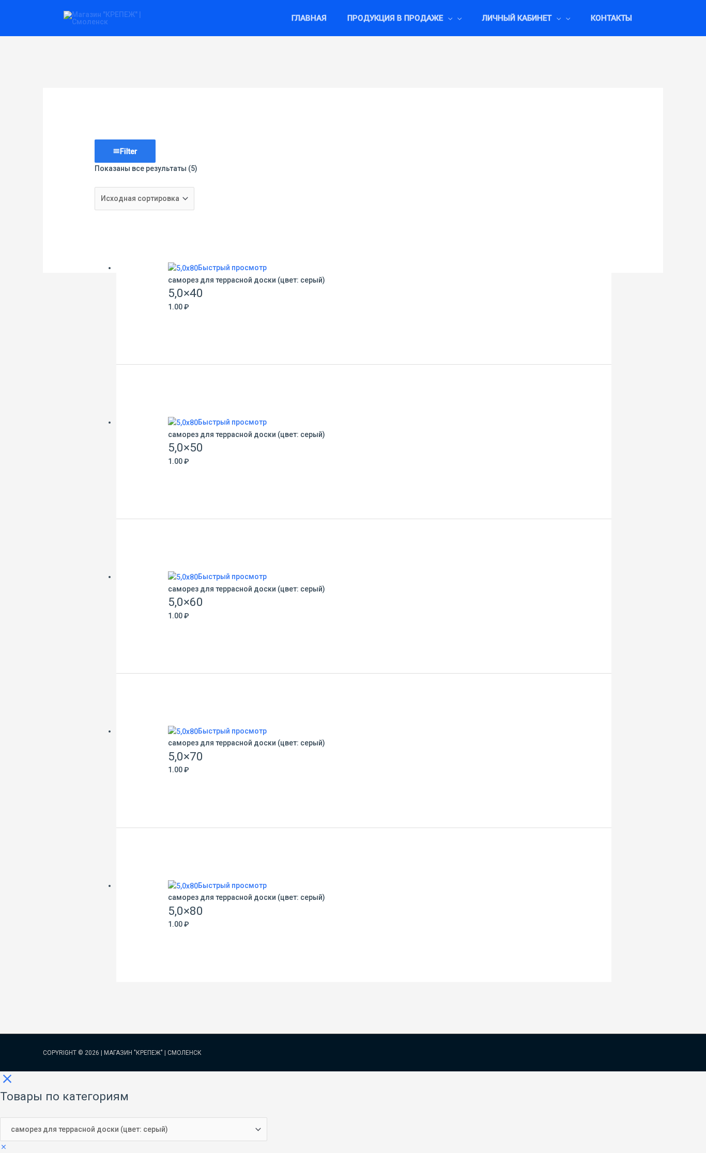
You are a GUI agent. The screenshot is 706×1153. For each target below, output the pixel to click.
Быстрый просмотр (232, 267)
